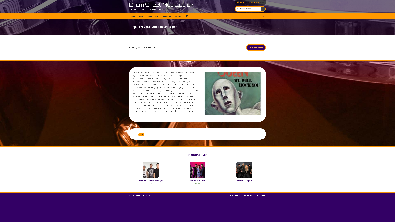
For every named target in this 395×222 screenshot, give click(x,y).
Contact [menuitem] (178, 16)
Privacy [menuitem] (238, 195)
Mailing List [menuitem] (248, 195)
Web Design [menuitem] (260, 195)
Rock (141, 134)
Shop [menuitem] (157, 16)
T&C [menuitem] (231, 195)
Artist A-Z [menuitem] (167, 16)
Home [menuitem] (133, 16)
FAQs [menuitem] (150, 16)
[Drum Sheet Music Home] (250, 5)
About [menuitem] (141, 16)
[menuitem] (186, 16)
